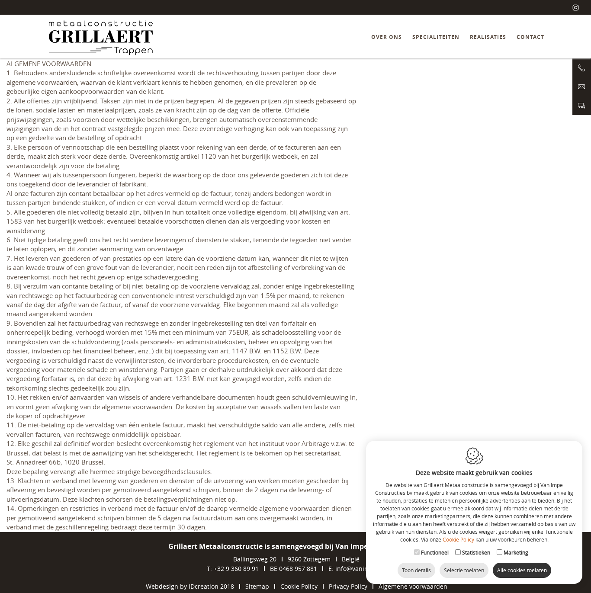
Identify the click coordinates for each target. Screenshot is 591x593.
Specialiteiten (435, 37)
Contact (530, 37)
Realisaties (488, 37)
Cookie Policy (458, 539)
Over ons (386, 37)
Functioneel (435, 552)
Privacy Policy (348, 586)
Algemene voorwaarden (413, 586)
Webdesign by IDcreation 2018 (190, 586)
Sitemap (257, 586)
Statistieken (476, 552)
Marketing (516, 552)
